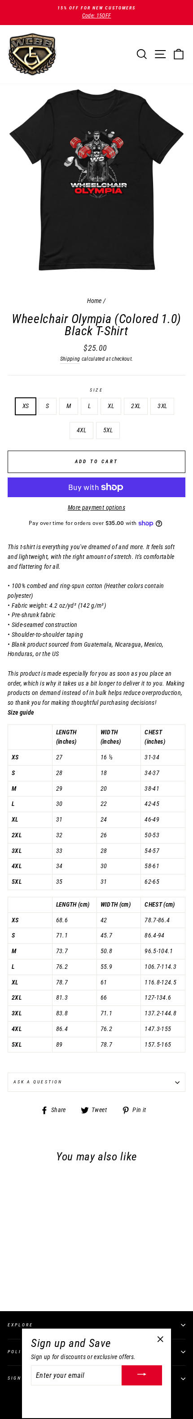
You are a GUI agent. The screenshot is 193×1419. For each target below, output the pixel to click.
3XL (162, 405)
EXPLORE (20, 1324)
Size (96, 390)
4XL (81, 430)
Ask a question (37, 1081)
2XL (135, 405)
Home (94, 300)
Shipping (70, 359)
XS (25, 405)
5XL (108, 430)
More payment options (96, 507)
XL (111, 405)
